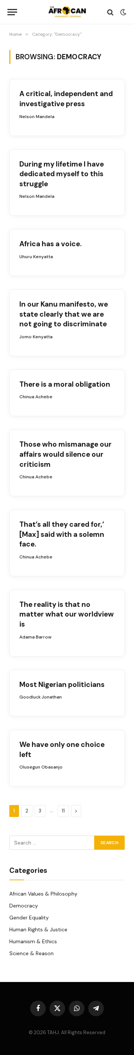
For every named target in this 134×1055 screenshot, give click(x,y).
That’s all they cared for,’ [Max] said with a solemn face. (61, 534)
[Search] (110, 12)
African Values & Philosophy (43, 893)
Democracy (23, 905)
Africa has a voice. (50, 243)
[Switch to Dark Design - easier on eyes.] (122, 12)
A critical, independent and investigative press (66, 98)
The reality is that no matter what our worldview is (66, 614)
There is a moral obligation (64, 384)
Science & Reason (31, 953)
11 (63, 811)
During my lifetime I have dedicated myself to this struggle (61, 173)
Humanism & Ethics (33, 941)
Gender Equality (29, 917)
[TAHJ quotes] (67, 12)
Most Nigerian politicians (62, 684)
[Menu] (12, 12)
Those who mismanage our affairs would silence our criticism (65, 454)
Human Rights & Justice (38, 929)
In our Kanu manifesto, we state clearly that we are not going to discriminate (63, 314)
